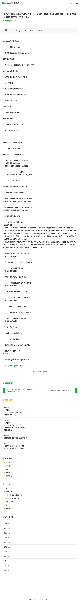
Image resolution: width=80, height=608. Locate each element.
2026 (7, 523)
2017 (7, 565)
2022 (7, 542)
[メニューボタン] (77, 3)
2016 (7, 570)
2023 (7, 537)
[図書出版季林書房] (10, 3)
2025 (7, 528)
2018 (7, 561)
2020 (7, 551)
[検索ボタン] (71, 3)
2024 (7, 533)
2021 (7, 547)
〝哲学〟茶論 (8, 20)
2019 (7, 556)
